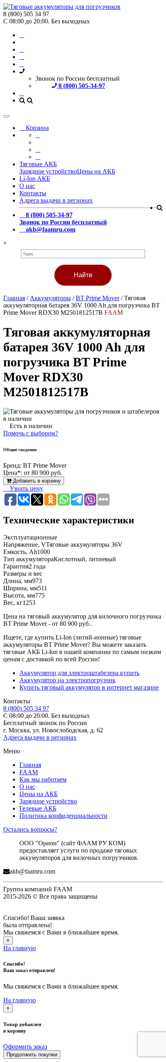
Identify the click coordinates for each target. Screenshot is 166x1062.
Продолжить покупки (31, 1055)
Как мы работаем (42, 779)
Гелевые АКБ (37, 808)
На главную (19, 948)
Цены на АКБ (96, 171)
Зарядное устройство (48, 171)
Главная (30, 764)
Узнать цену (25, 488)
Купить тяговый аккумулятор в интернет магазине (89, 687)
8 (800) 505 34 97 (26, 708)
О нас (27, 185)
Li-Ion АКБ (34, 178)
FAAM (28, 772)
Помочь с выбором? (30, 433)
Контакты (32, 193)
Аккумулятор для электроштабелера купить (79, 672)
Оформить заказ (25, 1046)
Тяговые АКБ (38, 164)
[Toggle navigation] (6, 116)
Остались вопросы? (30, 829)
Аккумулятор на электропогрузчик (67, 680)
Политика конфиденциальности (63, 815)
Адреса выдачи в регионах (56, 200)
